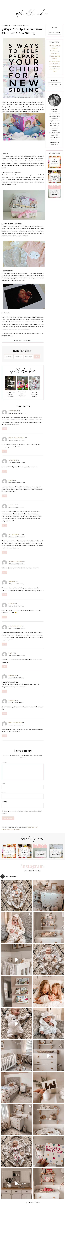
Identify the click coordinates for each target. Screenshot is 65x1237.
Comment (5, 762)
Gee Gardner (13, 410)
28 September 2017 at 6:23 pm (17, 563)
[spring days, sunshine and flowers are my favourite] (48, 895)
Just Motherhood (15, 534)
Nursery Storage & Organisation (56, 852)
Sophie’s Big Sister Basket (54, 192)
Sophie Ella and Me (32, 13)
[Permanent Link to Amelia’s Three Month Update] (34, 390)
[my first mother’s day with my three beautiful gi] (48, 991)
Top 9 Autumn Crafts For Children (54, 162)
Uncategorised (13, 25)
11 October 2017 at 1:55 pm (16, 725)
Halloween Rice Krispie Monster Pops (55, 69)
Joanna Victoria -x (15, 626)
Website (4, 801)
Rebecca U (12, 581)
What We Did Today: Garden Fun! (22, 394)
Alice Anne (12, 460)
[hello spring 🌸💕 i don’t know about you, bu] (16, 991)
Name (4, 783)
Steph (10, 653)
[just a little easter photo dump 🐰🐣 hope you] (16, 927)
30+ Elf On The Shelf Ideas (54, 177)
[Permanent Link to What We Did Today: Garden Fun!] (22, 389)
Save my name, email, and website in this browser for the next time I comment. (22, 812)
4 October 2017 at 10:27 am (16, 678)
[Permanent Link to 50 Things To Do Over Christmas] (10, 390)
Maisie (11, 480)
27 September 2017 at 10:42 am (17, 413)
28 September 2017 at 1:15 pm (17, 536)
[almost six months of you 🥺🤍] (16, 1023)
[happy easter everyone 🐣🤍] (48, 927)
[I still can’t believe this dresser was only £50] (16, 1183)
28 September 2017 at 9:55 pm (17, 606)
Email (4, 792)
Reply (4, 428)
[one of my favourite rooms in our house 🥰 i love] (16, 1055)
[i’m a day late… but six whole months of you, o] (48, 959)
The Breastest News (15, 561)
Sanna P (11, 603)
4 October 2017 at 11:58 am (16, 702)
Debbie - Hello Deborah (16, 438)
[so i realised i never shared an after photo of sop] (16, 1087)
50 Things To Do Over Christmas (11, 394)
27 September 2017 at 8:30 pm (17, 462)
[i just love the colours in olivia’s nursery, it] (16, 1119)
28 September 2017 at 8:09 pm (17, 583)
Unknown (12, 675)
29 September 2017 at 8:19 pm (17, 655)
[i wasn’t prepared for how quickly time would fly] (16, 1151)
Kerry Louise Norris (15, 722)
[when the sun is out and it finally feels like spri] (48, 1119)
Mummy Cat (12, 505)
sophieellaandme (35, 870)
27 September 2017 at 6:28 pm (17, 440)
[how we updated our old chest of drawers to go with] (48, 1055)
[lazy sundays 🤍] (48, 1023)
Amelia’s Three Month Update (34, 394)
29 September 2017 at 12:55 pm (17, 628)
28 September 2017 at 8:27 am (17, 507)
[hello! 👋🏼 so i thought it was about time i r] (48, 1087)
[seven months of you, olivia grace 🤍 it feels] (16, 895)
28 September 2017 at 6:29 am (17, 482)
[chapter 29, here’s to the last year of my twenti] (48, 1151)
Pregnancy (5, 25)
